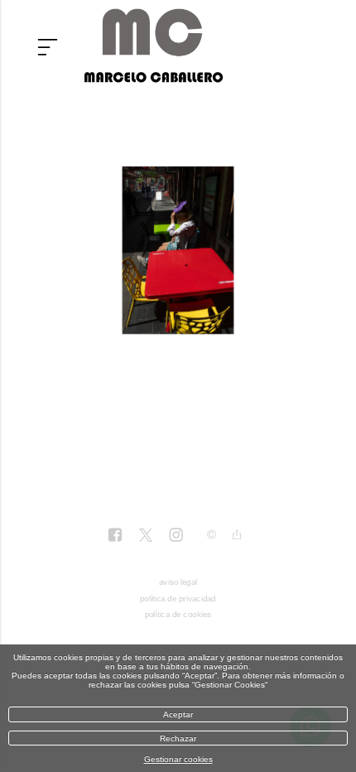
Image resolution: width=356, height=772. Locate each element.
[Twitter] (144, 536)
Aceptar (178, 714)
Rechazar (178, 738)
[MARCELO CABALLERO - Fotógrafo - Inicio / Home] (153, 76)
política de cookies (178, 614)
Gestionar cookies (178, 759)
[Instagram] (175, 536)
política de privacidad (178, 598)
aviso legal (178, 581)
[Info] (211, 535)
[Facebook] (115, 536)
